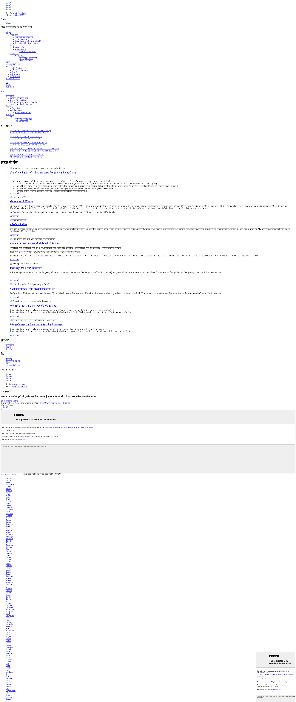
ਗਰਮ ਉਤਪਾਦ (45, 403)
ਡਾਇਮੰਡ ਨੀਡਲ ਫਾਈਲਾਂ (27, 52)
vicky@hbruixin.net (19, 13)
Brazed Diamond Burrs (23, 39)
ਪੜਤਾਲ (12, 193)
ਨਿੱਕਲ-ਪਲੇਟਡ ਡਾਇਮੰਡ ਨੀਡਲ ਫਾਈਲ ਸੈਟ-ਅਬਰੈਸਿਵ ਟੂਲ (29, 133)
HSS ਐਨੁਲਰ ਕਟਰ (26, 60)
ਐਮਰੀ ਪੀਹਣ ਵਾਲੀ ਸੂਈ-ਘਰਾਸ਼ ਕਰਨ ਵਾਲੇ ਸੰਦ (26, 157)
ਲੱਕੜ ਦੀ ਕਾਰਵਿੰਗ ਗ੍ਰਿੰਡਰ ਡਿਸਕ (26, 43)
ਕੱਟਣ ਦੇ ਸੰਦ (14, 54)
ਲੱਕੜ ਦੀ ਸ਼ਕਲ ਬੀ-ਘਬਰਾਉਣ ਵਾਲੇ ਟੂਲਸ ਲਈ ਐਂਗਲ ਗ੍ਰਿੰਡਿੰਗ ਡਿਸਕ (33, 151)
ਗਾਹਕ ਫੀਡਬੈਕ (15, 77)
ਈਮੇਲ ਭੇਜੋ (4, 407)
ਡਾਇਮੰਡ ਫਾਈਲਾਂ (20, 50)
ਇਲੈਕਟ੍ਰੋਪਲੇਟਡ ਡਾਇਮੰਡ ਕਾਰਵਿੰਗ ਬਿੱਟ (28, 41)
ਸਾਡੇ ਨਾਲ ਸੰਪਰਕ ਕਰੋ (13, 79)
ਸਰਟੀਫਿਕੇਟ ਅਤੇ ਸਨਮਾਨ (19, 70)
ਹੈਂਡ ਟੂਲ (12, 45)
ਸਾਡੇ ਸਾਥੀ (13, 72)
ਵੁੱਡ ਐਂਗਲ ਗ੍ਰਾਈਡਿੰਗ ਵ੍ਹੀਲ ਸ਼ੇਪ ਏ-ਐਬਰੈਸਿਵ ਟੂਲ (27, 145)
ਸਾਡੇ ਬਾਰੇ (9, 66)
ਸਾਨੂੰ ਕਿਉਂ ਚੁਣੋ (15, 75)
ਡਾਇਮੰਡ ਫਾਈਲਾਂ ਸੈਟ (18, 224)
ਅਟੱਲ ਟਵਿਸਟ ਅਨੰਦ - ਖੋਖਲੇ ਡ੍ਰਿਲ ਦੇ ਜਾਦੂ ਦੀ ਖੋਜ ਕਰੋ (32, 289)
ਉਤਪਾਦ (8, 33)
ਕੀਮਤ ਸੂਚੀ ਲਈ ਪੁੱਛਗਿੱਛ (9, 401)
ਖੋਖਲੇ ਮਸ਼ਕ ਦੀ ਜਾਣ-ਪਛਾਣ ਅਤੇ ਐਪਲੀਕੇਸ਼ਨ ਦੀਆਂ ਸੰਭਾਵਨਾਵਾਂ (35, 243)
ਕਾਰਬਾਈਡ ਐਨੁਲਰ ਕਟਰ (28, 58)
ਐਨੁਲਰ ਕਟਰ (19, 56)
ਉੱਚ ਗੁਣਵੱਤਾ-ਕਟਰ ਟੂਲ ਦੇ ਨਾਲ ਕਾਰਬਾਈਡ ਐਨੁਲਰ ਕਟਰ (33, 306)
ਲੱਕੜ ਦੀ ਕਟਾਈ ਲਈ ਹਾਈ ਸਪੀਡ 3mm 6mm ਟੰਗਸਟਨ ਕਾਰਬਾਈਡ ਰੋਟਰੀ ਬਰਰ (43, 173)
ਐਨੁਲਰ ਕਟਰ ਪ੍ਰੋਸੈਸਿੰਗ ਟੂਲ (21, 201)
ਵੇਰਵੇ (17, 193)
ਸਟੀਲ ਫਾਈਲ (19, 47)
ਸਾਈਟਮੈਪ (55, 403)
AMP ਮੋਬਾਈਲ (65, 403)
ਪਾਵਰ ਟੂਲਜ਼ (14, 35)
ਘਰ (7, 31)
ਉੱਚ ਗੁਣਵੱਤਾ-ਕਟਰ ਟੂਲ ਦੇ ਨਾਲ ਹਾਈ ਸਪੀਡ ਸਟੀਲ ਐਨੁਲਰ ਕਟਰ (36, 324)
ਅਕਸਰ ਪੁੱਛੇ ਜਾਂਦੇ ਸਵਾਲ (14, 64)
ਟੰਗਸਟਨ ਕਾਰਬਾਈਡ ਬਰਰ (24, 37)
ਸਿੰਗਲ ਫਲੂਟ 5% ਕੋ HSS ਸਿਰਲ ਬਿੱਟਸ (26, 268)
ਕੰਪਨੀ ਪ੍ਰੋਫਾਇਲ (16, 68)
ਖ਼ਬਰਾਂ (8, 62)
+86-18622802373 (20, 387)
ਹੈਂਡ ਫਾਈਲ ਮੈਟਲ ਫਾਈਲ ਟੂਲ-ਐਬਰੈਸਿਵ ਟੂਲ (25, 139)
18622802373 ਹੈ (20, 15)
